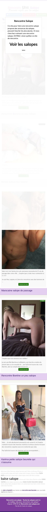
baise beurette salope (13, 471)
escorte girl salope (10, 475)
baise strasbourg (32, 471)
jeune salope (9, 482)
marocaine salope (18, 482)
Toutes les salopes (27, 506)
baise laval (30, 484)
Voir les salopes (24, 44)
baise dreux (29, 479)
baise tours (4, 471)
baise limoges (26, 473)
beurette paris (23, 471)
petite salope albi (10, 473)
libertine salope (37, 479)
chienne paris (22, 479)
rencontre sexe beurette (29, 490)
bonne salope (4, 484)
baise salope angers (20, 475)
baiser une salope (22, 484)
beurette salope (37, 482)
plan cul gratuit (7, 490)
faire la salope (35, 475)
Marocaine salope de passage (16, 290)
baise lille (28, 475)
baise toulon (27, 482)
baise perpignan (13, 484)
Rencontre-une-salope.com (30, 504)
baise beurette (8, 485)
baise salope (9, 479)
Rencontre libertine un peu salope (18, 375)
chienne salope (35, 473)
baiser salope (18, 473)
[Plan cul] (23, 231)
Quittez (23, 50)
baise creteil (37, 484)
